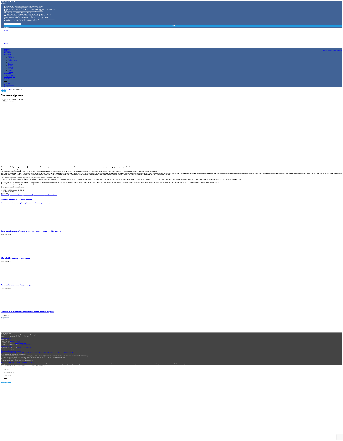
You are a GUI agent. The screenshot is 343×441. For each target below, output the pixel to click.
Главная (3, 89)
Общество (11, 57)
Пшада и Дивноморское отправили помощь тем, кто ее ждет (22, 7)
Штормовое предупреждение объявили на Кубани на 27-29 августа (25, 16)
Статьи (7, 51)
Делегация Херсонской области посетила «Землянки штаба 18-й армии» (26, 17)
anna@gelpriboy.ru (20, 343)
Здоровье (10, 72)
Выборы (10, 64)
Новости (7, 49)
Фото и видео (9, 77)
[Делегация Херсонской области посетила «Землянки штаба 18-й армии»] (18, 227)
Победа (10, 56)
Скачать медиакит (6, 346)
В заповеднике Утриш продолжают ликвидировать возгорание (23, 6)
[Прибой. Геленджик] (14, 40)
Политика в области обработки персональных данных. (17, 362)
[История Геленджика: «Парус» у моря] (18, 281)
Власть (10, 62)
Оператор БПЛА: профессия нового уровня (17, 12)
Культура (10, 68)
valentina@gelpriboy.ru (24, 344)
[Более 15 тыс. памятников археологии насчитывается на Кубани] (18, 308)
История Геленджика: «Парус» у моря (16, 285)
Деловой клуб (12, 75)
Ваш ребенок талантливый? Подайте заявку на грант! (20, 20)
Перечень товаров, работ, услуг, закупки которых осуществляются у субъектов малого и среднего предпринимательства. (37, 352)
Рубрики (7, 54)
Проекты (7, 73)
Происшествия (12, 60)
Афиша (7, 78)
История (10, 67)
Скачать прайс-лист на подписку (11, 351)
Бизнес (10, 65)
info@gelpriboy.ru (6, 338)
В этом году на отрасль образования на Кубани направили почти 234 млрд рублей (29, 9)
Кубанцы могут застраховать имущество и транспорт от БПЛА (23, 11)
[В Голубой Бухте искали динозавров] (18, 254)
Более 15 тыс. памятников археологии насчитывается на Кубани (27, 312)
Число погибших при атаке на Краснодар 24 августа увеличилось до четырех (28, 14)
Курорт (10, 59)
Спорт (10, 70)
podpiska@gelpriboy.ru (24, 347)
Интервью (8, 52)
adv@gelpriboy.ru (15, 341)
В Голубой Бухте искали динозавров (15, 258)
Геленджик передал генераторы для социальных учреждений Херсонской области (29, 19)
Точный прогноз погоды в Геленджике (332, 50)
